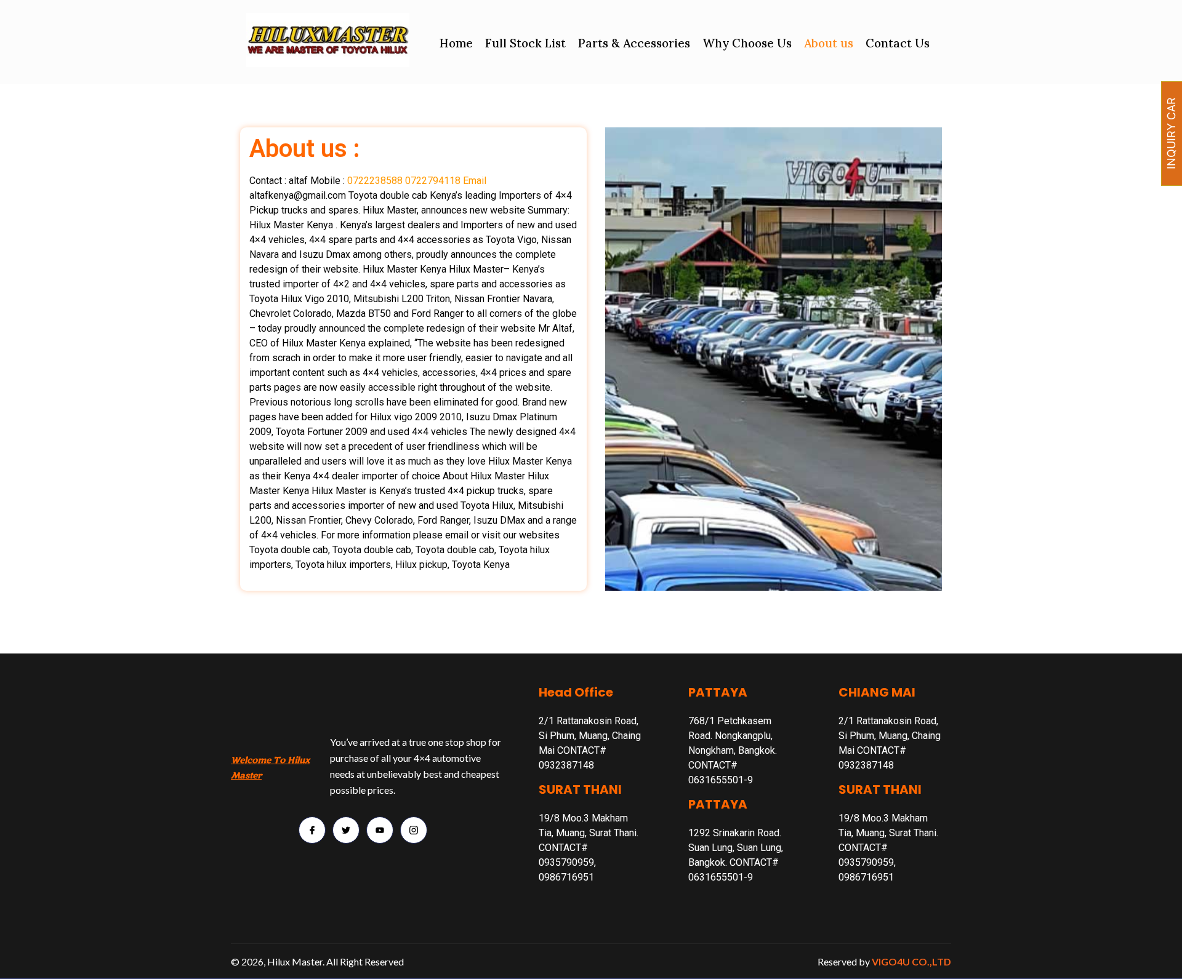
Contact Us (898, 43)
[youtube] (379, 830)
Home (456, 43)
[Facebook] (312, 830)
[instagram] (413, 830)
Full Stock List (525, 43)
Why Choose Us (747, 43)
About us (828, 43)
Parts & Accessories (634, 43)
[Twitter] (346, 830)
